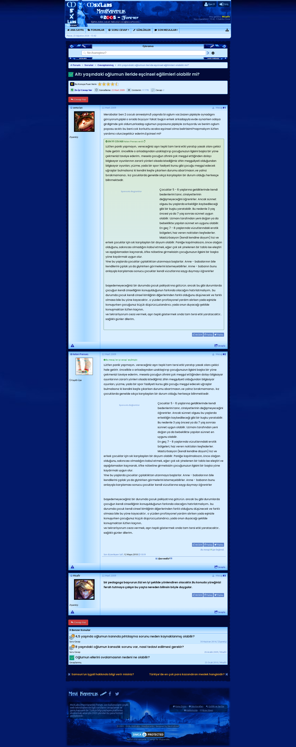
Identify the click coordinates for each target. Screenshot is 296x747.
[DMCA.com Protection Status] (148, 737)
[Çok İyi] (117, 84)
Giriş (225, 4)
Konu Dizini (180, 706)
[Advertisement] (131, 214)
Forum (76, 65)
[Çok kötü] (99, 84)
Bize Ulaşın (208, 710)
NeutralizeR (173, 726)
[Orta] (108, 84)
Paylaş (209, 335)
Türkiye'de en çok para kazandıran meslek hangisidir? (187, 674)
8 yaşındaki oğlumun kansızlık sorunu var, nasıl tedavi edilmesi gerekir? (129, 647)
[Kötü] (104, 84)
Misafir (226, 16)
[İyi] (112, 84)
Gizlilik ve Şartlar (216, 706)
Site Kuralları (197, 706)
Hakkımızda (192, 710)
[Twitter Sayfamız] (117, 695)
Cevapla (221, 346)
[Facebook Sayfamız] (110, 695)
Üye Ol (211, 4)
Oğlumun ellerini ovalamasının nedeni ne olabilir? (112, 657)
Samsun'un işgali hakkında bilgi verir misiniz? (102, 674)
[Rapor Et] (72, 345)
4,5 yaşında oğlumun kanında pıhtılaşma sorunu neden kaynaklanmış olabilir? (135, 636)
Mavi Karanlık (88, 705)
